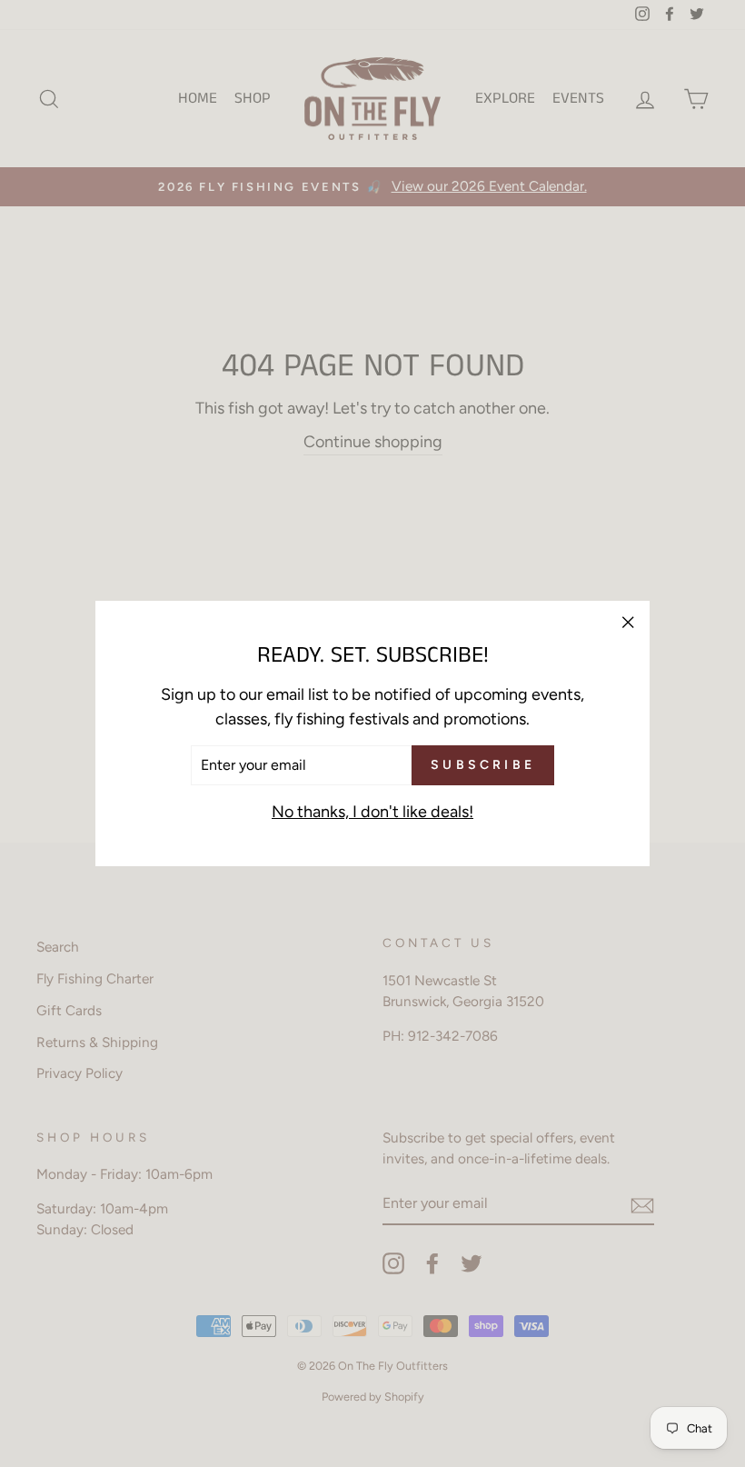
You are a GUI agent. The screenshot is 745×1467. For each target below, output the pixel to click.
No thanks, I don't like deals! (372, 812)
